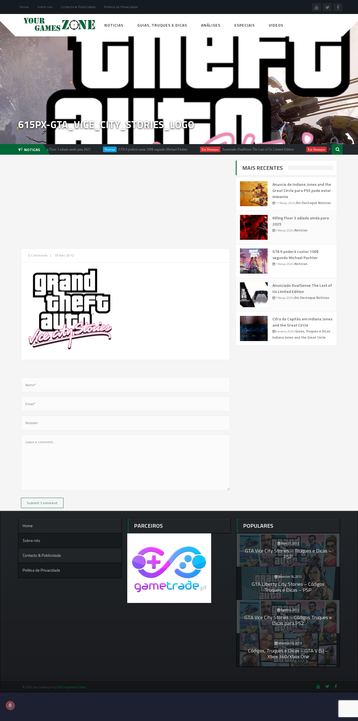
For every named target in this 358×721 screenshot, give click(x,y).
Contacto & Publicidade (78, 7)
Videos (276, 25)
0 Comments (38, 255)
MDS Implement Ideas (71, 687)
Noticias (113, 25)
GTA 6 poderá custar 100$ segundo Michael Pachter (139, 149)
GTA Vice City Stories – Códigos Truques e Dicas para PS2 (288, 620)
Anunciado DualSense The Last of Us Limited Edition (244, 149)
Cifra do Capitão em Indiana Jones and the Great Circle (302, 322)
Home (24, 7)
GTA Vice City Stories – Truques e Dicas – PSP (288, 553)
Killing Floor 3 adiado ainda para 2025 (51, 149)
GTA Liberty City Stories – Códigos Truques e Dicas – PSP (288, 587)
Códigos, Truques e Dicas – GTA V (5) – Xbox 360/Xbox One (288, 653)
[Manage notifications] (10, 705)
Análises (210, 25)
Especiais (244, 25)
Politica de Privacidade (121, 7)
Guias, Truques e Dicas (162, 25)
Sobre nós (44, 7)
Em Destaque (196, 149)
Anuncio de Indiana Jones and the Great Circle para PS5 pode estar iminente (301, 190)
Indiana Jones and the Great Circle (299, 337)
